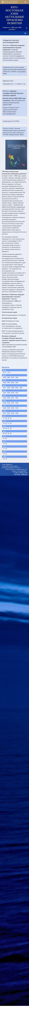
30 (10, 423)
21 (3, 438)
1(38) (16, 413)
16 (6, 449)
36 (6, 418)
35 (8, 418)
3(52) (8, 398)
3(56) (8, 393)
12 (6, 459)
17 (3, 449)
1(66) (16, 377)
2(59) (16, 388)
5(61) (4, 388)
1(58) (20, 388)
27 (8, 428)
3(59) (12, 388)
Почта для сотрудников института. (11, 467)
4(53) (4, 398)
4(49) (4, 403)
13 (3, 459)
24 (6, 433)
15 (3, 454)
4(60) (8, 388)
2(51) (12, 398)
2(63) (12, 382)
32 (6, 423)
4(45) (4, 408)
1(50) (16, 398)
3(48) (8, 403)
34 (10, 418)
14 (6, 454)
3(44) (8, 408)
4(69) (4, 377)
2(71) (4, 372)
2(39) (12, 413)
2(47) (12, 403)
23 (8, 433)
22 (10, 433)
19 (3, 444)
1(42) (16, 408)
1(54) (16, 393)
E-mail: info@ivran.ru (7, 464)
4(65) (4, 382)
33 (3, 423)
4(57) (4, 393)
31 (8, 423)
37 (3, 418)
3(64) (8, 382)
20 (6, 438)
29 (3, 428)
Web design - (20, 474)
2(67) (12, 377)
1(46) (16, 403)
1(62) (16, 382)
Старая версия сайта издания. (10, 466)
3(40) (8, 413)
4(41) (4, 413)
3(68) (8, 377)
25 (3, 433)
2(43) (12, 408)
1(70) (8, 372)
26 (10, 428)
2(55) (12, 393)
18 (6, 444)
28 (6, 428)
